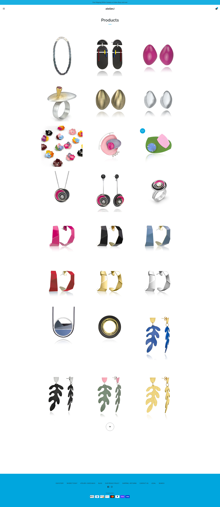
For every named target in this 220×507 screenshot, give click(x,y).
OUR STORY (60, 483)
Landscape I (62, 327)
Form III (110, 146)
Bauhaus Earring (110, 55)
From (110, 103)
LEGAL (153, 483)
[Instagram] (112, 487)
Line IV (110, 327)
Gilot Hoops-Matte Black (110, 236)
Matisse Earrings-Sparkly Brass (158, 394)
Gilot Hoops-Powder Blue (158, 236)
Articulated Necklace (62, 55)
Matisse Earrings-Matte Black (62, 394)
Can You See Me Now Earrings (110, 101)
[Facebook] (108, 487)
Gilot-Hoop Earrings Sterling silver (158, 282)
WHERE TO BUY (72, 483)
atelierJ (110, 8)
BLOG (100, 483)
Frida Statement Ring (158, 191)
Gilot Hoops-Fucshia (62, 236)
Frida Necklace (62, 191)
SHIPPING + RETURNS (129, 483)
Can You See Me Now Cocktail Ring (62, 101)
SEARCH (161, 483)
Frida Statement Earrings (110, 191)
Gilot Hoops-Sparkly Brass (110, 282)
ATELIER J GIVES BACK (87, 483)
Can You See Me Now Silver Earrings (158, 101)
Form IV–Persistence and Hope (158, 146)
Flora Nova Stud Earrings (62, 146)
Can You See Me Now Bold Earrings (158, 55)
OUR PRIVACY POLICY (112, 483)
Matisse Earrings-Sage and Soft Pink (110, 394)
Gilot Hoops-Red (61, 282)
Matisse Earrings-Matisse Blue (158, 334)
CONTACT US (144, 483)
